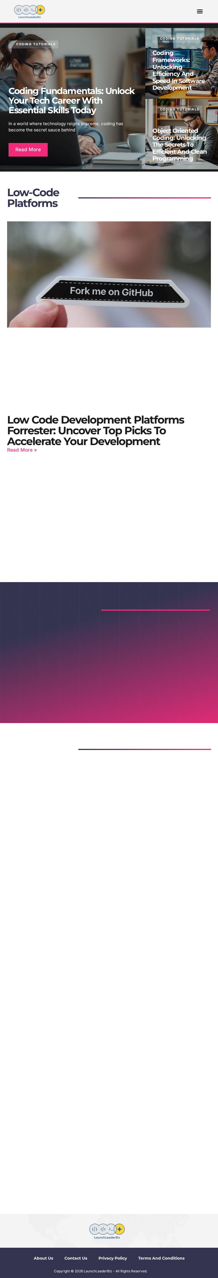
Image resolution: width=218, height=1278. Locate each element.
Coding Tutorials (35, 44)
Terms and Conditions (161, 1258)
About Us (43, 1258)
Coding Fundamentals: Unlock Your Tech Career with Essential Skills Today (72, 101)
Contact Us (75, 1258)
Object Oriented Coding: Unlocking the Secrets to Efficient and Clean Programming (179, 144)
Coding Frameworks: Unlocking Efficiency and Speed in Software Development (178, 70)
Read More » (22, 450)
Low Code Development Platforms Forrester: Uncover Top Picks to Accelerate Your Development (95, 430)
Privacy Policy (112, 1258)
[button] (200, 11)
